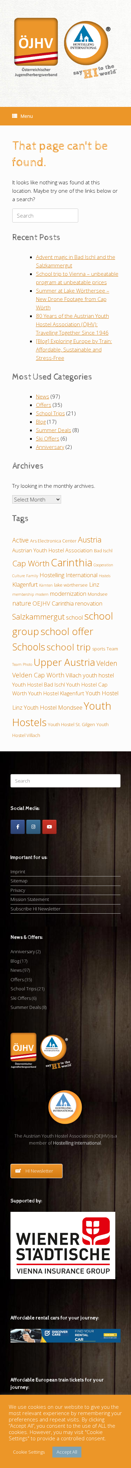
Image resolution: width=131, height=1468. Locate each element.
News (42, 396)
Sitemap (19, 881)
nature (21, 603)
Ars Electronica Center (53, 541)
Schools (28, 646)
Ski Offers (47, 438)
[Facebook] (17, 827)
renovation (88, 603)
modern (42, 594)
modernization (68, 593)
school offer (67, 631)
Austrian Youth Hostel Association (52, 550)
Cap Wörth (31, 563)
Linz (94, 584)
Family (32, 575)
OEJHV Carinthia (53, 603)
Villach (73, 675)
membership (23, 594)
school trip (68, 647)
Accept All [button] (67, 1452)
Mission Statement (29, 899)
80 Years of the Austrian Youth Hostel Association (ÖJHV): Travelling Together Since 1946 (72, 324)
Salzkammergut (38, 617)
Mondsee (98, 594)
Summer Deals (53, 429)
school (74, 617)
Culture (18, 575)
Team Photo (22, 664)
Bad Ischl (103, 550)
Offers (43, 404)
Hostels (104, 575)
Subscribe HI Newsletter (35, 909)
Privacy (17, 890)
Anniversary (50, 446)
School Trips (50, 413)
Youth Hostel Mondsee (53, 707)
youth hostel (98, 675)
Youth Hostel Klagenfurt (56, 693)
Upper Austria (64, 662)
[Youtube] (49, 827)
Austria (90, 539)
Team (112, 649)
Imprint (17, 871)
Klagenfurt (25, 584)
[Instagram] (33, 827)
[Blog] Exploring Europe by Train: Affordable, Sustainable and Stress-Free (74, 349)
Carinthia (71, 562)
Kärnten (46, 585)
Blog (41, 421)
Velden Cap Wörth (38, 675)
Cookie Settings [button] (29, 1452)
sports (98, 649)
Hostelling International (68, 575)
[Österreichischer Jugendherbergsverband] (65, 48)
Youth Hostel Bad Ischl (38, 684)
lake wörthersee (71, 585)
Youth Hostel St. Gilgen (71, 724)
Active (20, 540)
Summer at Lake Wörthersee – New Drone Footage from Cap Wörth (72, 299)
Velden (106, 663)
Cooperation (103, 564)
